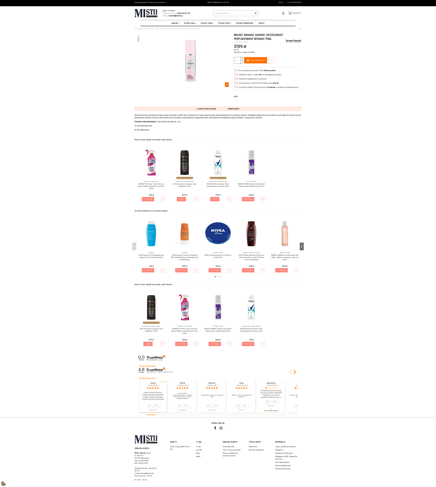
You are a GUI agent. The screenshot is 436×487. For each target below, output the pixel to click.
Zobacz (181, 199)
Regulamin (279, 450)
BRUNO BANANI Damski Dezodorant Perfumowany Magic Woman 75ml (251, 185)
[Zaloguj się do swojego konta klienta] (283, 13)
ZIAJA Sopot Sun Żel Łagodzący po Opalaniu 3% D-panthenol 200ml (151, 256)
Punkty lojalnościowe (283, 465)
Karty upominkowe (282, 462)
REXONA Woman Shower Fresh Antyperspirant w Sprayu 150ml (218, 185)
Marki (198, 456)
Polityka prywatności (283, 468)
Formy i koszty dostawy (232, 450)
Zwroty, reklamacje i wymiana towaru (230, 454)
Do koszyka (148, 199)
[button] (140, 366)
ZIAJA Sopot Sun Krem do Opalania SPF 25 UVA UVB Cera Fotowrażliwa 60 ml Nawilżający (184, 257)
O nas (198, 446)
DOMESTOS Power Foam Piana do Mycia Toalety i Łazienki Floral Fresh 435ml (151, 186)
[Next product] (300, 28)
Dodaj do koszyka (257, 60)
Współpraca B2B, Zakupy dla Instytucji (286, 457)
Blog (197, 453)
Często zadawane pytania (285, 446)
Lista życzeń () (295, 2)
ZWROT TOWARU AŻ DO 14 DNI (218, 2)
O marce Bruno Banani (206, 109)
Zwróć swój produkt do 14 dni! (180, 447)
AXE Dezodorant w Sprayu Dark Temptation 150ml (184, 185)
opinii (164, 372)
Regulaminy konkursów (284, 453)
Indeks (236, 42)
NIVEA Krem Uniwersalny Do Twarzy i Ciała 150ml (218, 256)
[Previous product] (299, 28)
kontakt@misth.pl (147, 473)
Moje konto (253, 446)
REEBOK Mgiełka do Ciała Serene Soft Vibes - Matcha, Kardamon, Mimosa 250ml (284, 257)
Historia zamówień (256, 450)
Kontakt (199, 450)
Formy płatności (228, 446)
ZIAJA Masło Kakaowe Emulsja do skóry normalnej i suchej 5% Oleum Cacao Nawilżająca (251, 257)
